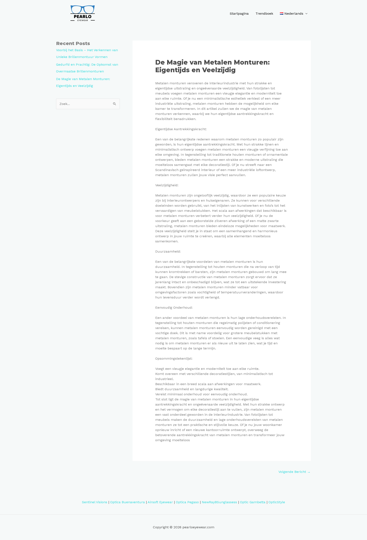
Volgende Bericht (294, 472)
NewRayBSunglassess (219, 502)
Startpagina (239, 13)
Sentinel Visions (94, 502)
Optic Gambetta (252, 502)
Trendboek (264, 13)
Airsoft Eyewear (160, 502)
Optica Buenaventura (127, 502)
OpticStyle (276, 502)
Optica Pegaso (187, 502)
